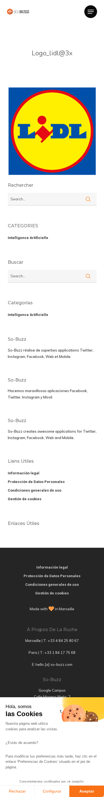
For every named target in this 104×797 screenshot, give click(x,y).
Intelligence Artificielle (28, 238)
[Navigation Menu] (90, 11)
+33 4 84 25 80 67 (63, 640)
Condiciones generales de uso (34, 490)
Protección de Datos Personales (36, 482)
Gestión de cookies (24, 499)
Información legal (23, 473)
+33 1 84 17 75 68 (59, 652)
